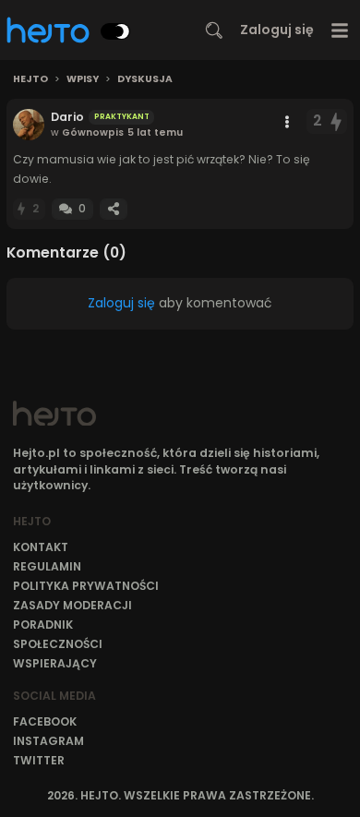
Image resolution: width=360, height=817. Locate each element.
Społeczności (57, 644)
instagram (48, 741)
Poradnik (43, 624)
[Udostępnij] (113, 209)
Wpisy (82, 79)
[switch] (115, 31)
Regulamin (47, 566)
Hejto (30, 79)
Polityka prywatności (86, 586)
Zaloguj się (277, 29)
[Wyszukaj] (214, 30)
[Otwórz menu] (340, 30)
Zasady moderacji (72, 605)
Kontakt (40, 547)
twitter (39, 760)
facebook (45, 721)
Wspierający (55, 663)
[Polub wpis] (337, 121)
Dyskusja (145, 79)
